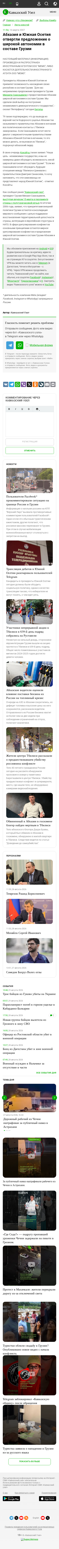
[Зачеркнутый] (28, 409)
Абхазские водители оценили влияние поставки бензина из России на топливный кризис (25, 694)
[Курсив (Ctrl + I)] (15, 409)
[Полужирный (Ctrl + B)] (9, 409)
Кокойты (25, 152)
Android (43, 248)
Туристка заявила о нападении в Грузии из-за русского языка (28, 1450)
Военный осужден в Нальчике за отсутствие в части (23, 1065)
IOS (51, 248)
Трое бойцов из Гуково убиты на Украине (29, 994)
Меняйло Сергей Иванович (23, 933)
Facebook (35, 277)
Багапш (39, 109)
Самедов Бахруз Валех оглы (23, 972)
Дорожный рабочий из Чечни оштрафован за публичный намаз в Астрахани (25, 1123)
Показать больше (29, 1461)
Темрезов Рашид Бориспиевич (25, 893)
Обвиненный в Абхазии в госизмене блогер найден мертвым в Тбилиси (29, 823)
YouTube (49, 284)
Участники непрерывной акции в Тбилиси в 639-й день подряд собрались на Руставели (27, 631)
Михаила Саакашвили (15, 95)
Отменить (30, 450)
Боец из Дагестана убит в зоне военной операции (28, 1051)
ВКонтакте (13, 281)
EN (10, 3)
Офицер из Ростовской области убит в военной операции (27, 1036)
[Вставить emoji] (37, 409)
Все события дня (46, 1073)
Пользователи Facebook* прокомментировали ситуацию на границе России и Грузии (27, 500)
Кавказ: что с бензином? (19, 20)
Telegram (43, 263)
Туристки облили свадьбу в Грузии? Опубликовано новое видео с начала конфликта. (26, 1349)
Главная (7, 25)
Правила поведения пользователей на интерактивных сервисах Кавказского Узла (29, 1528)
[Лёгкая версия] (17, 3)
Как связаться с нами (24, 1493)
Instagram (47, 277)
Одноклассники (29, 281)
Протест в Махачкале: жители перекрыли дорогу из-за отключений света (29, 1291)
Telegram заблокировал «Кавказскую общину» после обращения (26, 1401)
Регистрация (29, 441)
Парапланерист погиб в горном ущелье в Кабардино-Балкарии (29, 1006)
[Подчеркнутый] (22, 409)
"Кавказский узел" (34, 192)
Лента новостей (21, 25)
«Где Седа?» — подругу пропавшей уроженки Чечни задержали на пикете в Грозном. (28, 1238)
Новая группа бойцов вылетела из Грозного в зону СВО (24, 1022)
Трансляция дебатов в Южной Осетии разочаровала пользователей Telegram (29, 573)
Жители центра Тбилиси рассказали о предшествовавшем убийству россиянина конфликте (29, 759)
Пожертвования (49, 1493)
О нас (5, 1493)
